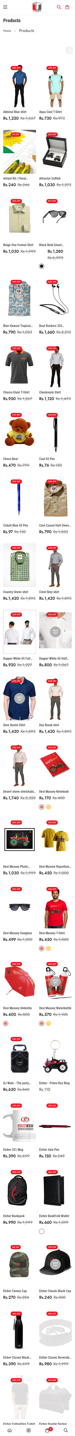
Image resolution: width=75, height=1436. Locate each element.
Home (7, 31)
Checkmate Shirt (50, 392)
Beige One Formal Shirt (18, 245)
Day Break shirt (49, 725)
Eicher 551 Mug (13, 1150)
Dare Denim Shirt (14, 725)
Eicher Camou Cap (15, 1291)
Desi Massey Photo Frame (15, 867)
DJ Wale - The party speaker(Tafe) (16, 1083)
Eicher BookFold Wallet (54, 1216)
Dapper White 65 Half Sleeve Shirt (53, 659)
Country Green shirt (15, 592)
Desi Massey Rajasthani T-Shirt (54, 867)
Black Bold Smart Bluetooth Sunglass (51, 245)
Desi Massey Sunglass (17, 933)
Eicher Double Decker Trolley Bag (53, 1424)
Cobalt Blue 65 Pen (15, 525)
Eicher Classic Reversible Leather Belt (55, 1358)
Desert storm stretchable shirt (19, 792)
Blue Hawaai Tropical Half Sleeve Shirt (17, 326)
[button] (67, 7)
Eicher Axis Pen (49, 1150)
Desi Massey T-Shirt (52, 933)
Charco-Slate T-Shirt (16, 392)
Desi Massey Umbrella (17, 1008)
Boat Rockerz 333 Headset (50, 326)
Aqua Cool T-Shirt (50, 112)
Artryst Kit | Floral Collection (14, 179)
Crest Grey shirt (49, 592)
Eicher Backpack (14, 1216)
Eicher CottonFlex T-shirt (19, 1424)
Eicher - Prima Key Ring (54, 1083)
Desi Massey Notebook (54, 791)
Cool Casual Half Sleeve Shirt (54, 525)
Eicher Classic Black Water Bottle (16, 1358)
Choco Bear (10, 459)
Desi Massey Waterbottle (55, 1008)
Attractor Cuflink (50, 178)
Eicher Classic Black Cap (55, 1291)
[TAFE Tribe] (38, 7)
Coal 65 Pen (47, 459)
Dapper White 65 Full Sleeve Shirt (16, 659)
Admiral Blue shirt (14, 112)
